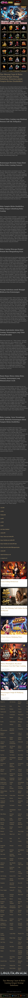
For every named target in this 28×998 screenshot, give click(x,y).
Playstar (17, 63)
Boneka (2, 867)
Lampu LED (3, 898)
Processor (20, 887)
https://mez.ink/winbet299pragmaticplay (10, 547)
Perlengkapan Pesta (13, 758)
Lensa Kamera (11, 819)
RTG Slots (23, 63)
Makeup (20, 798)
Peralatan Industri (20, 779)
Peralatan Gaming (12, 895)
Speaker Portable (11, 879)
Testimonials (3, 711)
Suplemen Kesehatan (20, 947)
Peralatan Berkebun (20, 774)
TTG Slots (17, 47)
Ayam (19, 965)
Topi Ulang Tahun (12, 957)
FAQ (11, 706)
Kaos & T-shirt (3, 795)
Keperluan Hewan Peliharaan (12, 765)
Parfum (11, 798)
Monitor (2, 831)
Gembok (20, 927)
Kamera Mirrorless (2, 819)
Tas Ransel (12, 805)
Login (17, 4)
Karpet (19, 809)
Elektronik (20, 741)
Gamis (1, 809)
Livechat (24, 995)
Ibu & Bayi (20, 754)
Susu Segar (2, 965)
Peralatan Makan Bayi (12, 855)
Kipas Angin (20, 831)
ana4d (1, 525)
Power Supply (3, 890)
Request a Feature (2, 734)
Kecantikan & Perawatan (12, 742)
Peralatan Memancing (3, 779)
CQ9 (4, 39)
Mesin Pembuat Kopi (3, 919)
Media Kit (2, 709)
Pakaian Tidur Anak (20, 863)
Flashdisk (2, 883)
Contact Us (2, 706)
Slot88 (4, 55)
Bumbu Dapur (19, 969)
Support (20, 711)
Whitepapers (20, 714)
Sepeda (2, 871)
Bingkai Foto (21, 933)
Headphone (2, 878)
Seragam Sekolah (11, 859)
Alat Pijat (12, 801)
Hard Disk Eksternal (12, 884)
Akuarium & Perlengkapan (13, 906)
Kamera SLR (12, 876)
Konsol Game (11, 827)
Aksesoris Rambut (2, 863)
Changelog (20, 728)
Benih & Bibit (20, 902)
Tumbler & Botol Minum (3, 924)
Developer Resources (12, 729)
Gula (1, 838)
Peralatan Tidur (2, 850)
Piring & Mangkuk (20, 924)
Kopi (11, 838)
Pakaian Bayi (3, 858)
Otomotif (2, 750)
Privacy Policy (19, 702)
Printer (11, 831)
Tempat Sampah (11, 928)
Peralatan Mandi (12, 850)
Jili (4, 47)
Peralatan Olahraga (12, 751)
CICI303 (2, 507)
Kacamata (2, 798)
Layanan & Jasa (12, 770)
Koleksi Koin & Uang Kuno (3, 783)
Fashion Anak (11, 783)
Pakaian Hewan (19, 911)
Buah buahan (12, 968)
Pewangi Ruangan (2, 947)
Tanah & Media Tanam (3, 906)
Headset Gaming (2, 895)
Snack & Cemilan (2, 787)
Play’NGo (10, 39)
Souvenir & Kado (3, 764)
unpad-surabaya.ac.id (5, 554)
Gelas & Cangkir (11, 924)
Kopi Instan (12, 961)
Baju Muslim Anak (12, 863)
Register (11, 717)
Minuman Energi (20, 962)
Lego (19, 867)
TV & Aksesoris (2, 827)
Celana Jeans (12, 795)
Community (12, 714)
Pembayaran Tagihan (12, 774)
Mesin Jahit (20, 894)
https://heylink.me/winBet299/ (7, 540)
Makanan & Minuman (20, 758)
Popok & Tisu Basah (20, 787)
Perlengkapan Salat (13, 810)
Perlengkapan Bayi (21, 850)
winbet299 (2, 532)
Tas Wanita (12, 754)
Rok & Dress (21, 795)
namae (8, 991)
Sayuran (2, 968)
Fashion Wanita (11, 738)
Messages (20, 721)
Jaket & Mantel (19, 792)
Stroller (19, 854)
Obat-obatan (12, 950)
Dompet (20, 805)
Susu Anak (2, 854)
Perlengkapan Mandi (21, 783)
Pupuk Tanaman (12, 902)
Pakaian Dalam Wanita (3, 792)
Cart (1, 724)
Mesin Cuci (12, 834)
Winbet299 (3, 514)
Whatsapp (7, 995)
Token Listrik (3, 773)
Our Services (12, 702)
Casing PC (12, 890)
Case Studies (12, 711)
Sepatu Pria (20, 750)
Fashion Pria (3, 737)
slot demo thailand (4, 529)
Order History (19, 725)
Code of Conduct (20, 734)
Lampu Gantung (2, 934)
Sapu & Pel (3, 927)
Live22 (24, 55)
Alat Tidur (2, 942)
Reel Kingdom (10, 63)
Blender (19, 914)
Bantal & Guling (20, 938)
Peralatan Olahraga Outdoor (20, 952)
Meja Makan (3, 814)
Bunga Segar (12, 937)
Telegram (15, 995)
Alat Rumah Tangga (12, 747)
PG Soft (17, 55)
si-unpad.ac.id (3, 558)
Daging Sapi (12, 965)
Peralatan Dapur (2, 915)
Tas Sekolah (20, 858)
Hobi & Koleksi (19, 747)
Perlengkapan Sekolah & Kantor (3, 759)
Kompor (11, 914)
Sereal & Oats (3, 961)
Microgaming (10, 55)
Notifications (12, 721)
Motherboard (12, 887)
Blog (19, 706)
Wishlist (11, 724)
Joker (17, 39)
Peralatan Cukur (2, 806)
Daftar (17, 1)
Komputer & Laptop (3, 747)
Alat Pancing (3, 876)
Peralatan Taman (2, 902)
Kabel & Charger (2, 823)
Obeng (19, 898)
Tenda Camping (20, 872)
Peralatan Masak (12, 814)
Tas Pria (2, 754)
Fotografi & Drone (20, 764)
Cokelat (19, 841)
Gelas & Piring (20, 814)
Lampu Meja (12, 933)
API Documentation (3, 729)
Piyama (11, 942)
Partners (11, 709)
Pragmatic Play (23, 39)
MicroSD (20, 883)
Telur (11, 841)
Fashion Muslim (19, 738)
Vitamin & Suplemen (2, 801)
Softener (20, 845)
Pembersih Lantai (2, 846)
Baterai (11, 898)
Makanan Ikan (20, 906)
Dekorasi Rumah (2, 770)
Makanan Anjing (12, 911)
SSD (1, 887)
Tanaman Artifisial (2, 938)
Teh (19, 838)
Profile (2, 721)
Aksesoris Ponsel (20, 819)
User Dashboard (20, 718)
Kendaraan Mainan (12, 868)
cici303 (2, 511)
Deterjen (11, 845)
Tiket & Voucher (20, 770)
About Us (2, 702)
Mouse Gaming (20, 891)
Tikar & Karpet (20, 943)
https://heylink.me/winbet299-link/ (8, 543)
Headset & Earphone (12, 823)
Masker (2, 950)
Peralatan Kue (20, 919)
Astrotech (24, 47)
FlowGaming (4, 63)
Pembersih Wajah (20, 801)
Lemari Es (2, 834)
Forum (1, 714)
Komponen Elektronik (12, 779)
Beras (19, 834)
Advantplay (11, 47)
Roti (1, 841)
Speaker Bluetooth (20, 823)
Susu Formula (11, 787)
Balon (1, 956)
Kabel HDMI (21, 878)
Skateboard (12, 871)
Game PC (20, 827)
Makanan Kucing (2, 911)
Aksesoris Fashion (2, 742)
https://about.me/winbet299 (6, 536)
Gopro (19, 876)
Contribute (12, 733)
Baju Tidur (12, 791)
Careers (19, 709)
